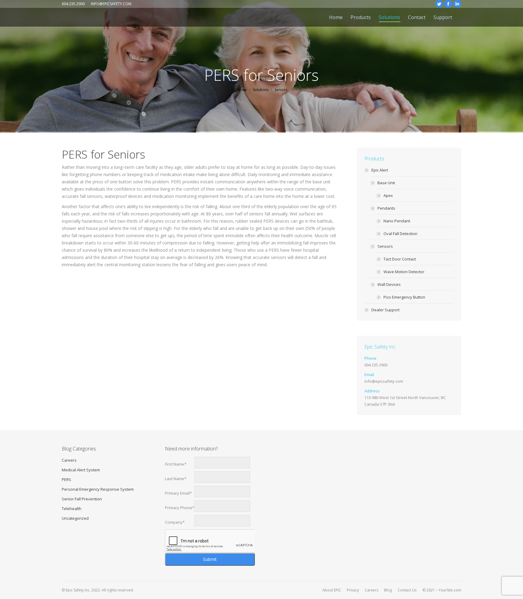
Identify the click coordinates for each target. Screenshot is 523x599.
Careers (69, 460)
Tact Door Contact (399, 259)
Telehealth (71, 508)
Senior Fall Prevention (82, 499)
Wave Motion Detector (403, 271)
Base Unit (386, 182)
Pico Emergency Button (404, 297)
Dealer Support (385, 310)
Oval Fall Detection (400, 233)
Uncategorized (75, 518)
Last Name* (175, 478)
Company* (175, 522)
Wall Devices (389, 284)
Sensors (385, 246)
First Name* (175, 464)
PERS (66, 479)
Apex (388, 195)
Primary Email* (178, 493)
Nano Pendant (396, 221)
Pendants (386, 208)
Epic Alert (379, 170)
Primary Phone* (179, 507)
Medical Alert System (81, 470)
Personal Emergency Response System (98, 489)
